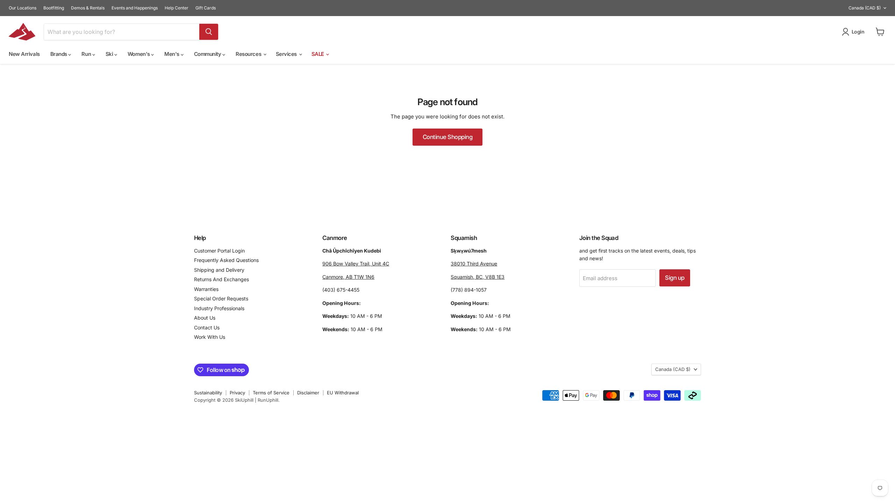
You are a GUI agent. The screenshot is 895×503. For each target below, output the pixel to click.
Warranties (206, 289)
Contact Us (207, 327)
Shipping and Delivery (219, 270)
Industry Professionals (219, 308)
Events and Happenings (135, 8)
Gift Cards (205, 8)
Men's (172, 54)
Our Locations (22, 8)
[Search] (208, 32)
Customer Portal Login (219, 251)
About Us (204, 318)
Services (287, 54)
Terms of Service (271, 392)
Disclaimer (308, 392)
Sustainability (208, 392)
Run (86, 54)
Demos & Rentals (88, 8)
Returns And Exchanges (221, 279)
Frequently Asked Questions (226, 260)
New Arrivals (24, 54)
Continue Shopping (447, 136)
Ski (110, 54)
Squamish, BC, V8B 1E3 (477, 277)
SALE (318, 54)
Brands (59, 54)
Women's (139, 54)
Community (208, 54)
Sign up (674, 277)
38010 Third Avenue (474, 264)
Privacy (237, 392)
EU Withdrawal (343, 392)
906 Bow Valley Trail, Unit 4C (355, 264)
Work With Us (209, 337)
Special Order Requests (221, 298)
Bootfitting (53, 8)
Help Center (176, 8)
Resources (249, 54)
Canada (865, 7)
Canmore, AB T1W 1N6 (348, 277)
